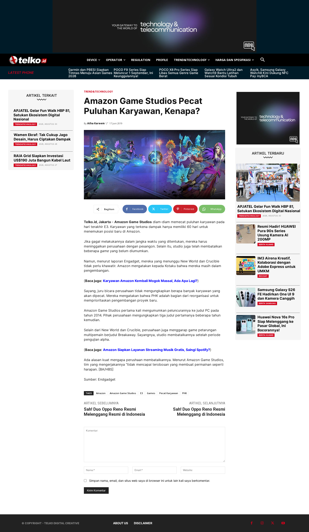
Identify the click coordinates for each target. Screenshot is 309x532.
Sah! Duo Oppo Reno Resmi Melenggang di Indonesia (199, 412)
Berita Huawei (266, 244)
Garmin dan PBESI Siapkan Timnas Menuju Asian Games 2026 (90, 73)
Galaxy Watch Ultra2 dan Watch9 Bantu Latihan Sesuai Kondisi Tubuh (224, 73)
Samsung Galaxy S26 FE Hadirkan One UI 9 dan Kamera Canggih (276, 294)
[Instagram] (262, 523)
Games (151, 393)
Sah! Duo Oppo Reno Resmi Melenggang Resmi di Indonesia (114, 412)
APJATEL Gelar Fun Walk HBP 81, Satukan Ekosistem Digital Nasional (41, 115)
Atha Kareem (96, 123)
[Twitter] (272, 523)
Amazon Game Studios (123, 393)
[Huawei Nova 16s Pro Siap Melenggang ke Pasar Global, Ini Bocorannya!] (245, 324)
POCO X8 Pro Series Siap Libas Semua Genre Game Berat (178, 73)
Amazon (101, 393)
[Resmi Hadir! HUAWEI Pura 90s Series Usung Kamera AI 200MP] (245, 234)
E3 (141, 393)
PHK (184, 393)
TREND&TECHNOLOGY (25, 124)
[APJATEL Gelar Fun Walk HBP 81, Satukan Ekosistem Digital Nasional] (268, 183)
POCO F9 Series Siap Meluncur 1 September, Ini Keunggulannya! (133, 73)
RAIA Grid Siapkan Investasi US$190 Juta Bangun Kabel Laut (42, 158)
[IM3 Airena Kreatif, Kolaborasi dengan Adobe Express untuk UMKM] (245, 265)
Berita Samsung (267, 303)
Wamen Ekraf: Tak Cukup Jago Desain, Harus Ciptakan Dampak (42, 137)
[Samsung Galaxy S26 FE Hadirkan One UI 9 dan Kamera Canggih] (245, 297)
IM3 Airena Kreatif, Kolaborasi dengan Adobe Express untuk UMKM (277, 264)
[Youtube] (283, 523)
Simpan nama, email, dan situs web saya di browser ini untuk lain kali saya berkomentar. (149, 480)
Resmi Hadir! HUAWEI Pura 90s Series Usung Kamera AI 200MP (277, 232)
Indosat (263, 276)
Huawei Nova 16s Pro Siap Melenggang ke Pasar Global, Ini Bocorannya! (276, 323)
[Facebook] (251, 523)
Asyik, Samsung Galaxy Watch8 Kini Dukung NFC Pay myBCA (269, 73)
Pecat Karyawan (168, 393)
